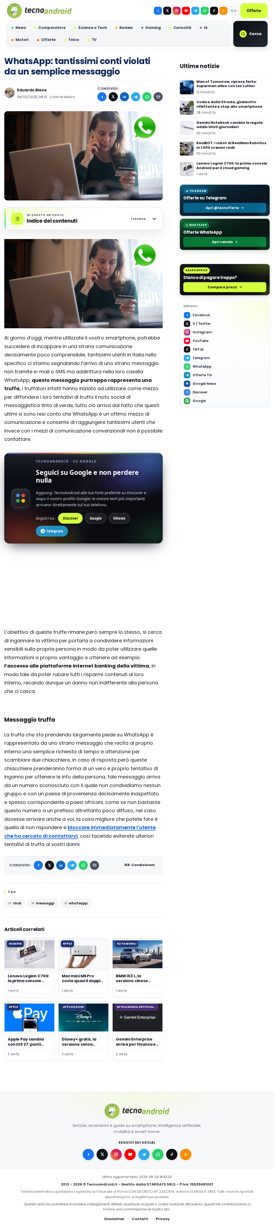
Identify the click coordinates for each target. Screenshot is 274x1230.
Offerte (254, 10)
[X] (167, 11)
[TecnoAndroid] (39, 11)
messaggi (45, 903)
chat (17, 903)
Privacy (163, 1218)
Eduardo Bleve (32, 90)
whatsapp (78, 903)
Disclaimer (114, 1218)
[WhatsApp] (146, 96)
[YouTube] (186, 11)
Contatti (140, 1218)
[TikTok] (214, 11)
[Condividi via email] (158, 96)
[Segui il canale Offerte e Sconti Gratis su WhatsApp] (205, 11)
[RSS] (223, 11)
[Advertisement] (83, 590)
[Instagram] (177, 11)
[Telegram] (195, 11)
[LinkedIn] (124, 96)
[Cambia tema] (234, 11)
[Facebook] (158, 11)
